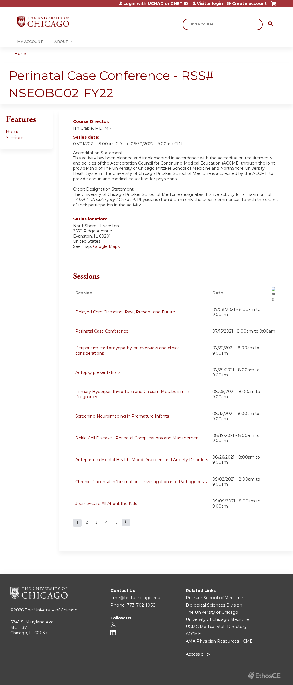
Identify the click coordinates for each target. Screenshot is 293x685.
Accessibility (198, 654)
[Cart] (273, 5)
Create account (249, 3)
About (61, 42)
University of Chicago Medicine (217, 619)
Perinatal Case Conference (101, 331)
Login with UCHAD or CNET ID (155, 3)
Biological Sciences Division (214, 605)
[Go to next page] (126, 522)
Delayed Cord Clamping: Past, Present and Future (125, 312)
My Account (30, 42)
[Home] (43, 21)
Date (217, 292)
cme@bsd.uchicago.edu (135, 597)
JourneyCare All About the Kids (106, 503)
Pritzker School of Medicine (214, 597)
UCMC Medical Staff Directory (216, 626)
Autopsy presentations (97, 372)
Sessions (15, 137)
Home (21, 53)
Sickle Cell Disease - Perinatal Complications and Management (137, 438)
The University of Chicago (51, 610)
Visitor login (210, 3)
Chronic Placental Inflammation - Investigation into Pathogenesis (141, 481)
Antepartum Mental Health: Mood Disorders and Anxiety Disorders (141, 459)
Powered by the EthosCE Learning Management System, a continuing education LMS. (264, 675)
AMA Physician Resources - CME (219, 641)
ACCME (193, 633)
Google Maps (106, 246)
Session (83, 292)
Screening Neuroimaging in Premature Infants (122, 416)
